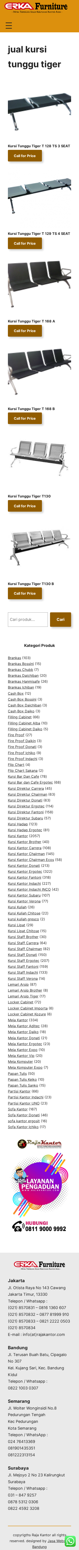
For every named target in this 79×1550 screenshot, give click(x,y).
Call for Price (25, 156)
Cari (61, 619)
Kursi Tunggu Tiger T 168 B (31, 409)
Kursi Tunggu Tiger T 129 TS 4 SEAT (39, 233)
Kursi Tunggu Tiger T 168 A (31, 321)
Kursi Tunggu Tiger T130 (29, 496)
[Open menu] (9, 25)
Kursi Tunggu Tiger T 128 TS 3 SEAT (39, 146)
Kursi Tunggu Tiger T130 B (31, 584)
